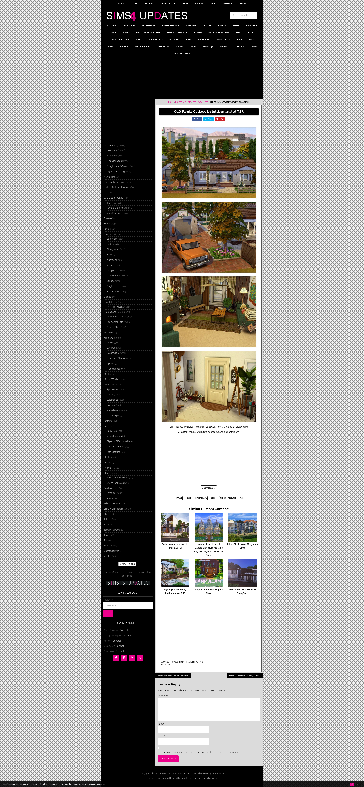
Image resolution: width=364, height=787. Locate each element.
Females (111, 493)
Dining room (113, 249)
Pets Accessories (116, 446)
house (188, 498)
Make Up (108, 337)
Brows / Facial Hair (114, 182)
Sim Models (110, 488)
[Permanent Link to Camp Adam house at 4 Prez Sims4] (209, 585)
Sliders (107, 514)
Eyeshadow (113, 353)
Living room (113, 270)
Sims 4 (213, 498)
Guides (107, 296)
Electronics (112, 399)
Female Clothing (115, 207)
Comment (163, 695)
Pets (106, 426)
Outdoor (111, 281)
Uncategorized (111, 551)
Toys (106, 540)
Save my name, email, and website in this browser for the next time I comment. (199, 752)
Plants (107, 457)
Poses (107, 462)
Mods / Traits (111, 379)
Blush (110, 342)
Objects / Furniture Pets (119, 441)
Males (110, 498)
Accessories (110, 145)
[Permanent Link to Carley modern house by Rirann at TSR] (175, 540)
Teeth (106, 524)
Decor (110, 394)
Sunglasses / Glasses (118, 166)
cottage (178, 498)
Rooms (107, 467)
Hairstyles (109, 302)
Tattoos (108, 519)
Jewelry (111, 155)
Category (108, 599)
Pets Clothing (113, 452)
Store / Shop (113, 327)
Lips (109, 363)
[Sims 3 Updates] (128, 583)
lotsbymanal (201, 498)
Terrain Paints (111, 529)
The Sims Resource (228, 498)
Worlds (107, 556)
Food (106, 229)
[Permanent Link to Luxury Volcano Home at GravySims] (242, 585)
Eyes (106, 223)
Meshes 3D (109, 374)
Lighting (111, 405)
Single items (113, 286)
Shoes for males (115, 483)
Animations (109, 176)
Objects (108, 384)
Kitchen (110, 265)
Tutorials (108, 545)
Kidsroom (112, 260)
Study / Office (114, 291)
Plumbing (112, 415)
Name (161, 724)
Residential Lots (200, 102)
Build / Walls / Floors (115, 187)
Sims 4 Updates (149, 17)
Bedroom (112, 244)
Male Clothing (114, 213)
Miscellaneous (114, 161)
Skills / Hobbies (112, 503)
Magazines (109, 332)
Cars (106, 192)
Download (208, 488)
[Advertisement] (182, 79)
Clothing (108, 203)
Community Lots (115, 316)
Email (161, 736)
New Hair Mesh (115, 306)
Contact (124, 630)
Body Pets (112, 431)
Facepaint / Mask (116, 358)
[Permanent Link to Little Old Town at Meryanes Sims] (242, 540)
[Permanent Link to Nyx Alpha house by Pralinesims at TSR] (175, 585)
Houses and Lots (183, 102)
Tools (106, 535)
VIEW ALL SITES (127, 564)
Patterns (108, 421)
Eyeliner (111, 347)
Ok (352, 784)
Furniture (108, 234)
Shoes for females (116, 477)
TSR (241, 498)
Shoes (107, 473)
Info (358, 784)
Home (170, 102)
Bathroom (112, 238)
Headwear (112, 150)
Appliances (112, 389)
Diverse (108, 218)
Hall (109, 254)
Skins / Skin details (113, 508)
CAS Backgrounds (113, 197)
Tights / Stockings (116, 171)
